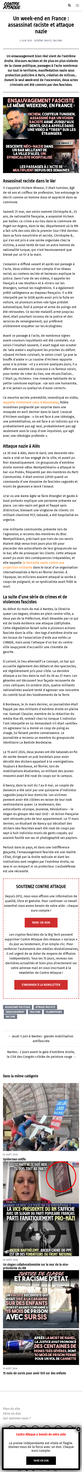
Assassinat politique (17, 1007)
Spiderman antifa (14, 1159)
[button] (69, 5)
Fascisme (35, 1012)
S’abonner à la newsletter (41, 984)
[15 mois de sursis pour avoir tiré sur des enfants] (41, 1317)
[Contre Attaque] (11, 5)
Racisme (57, 41)
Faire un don (12, 1413)
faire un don (41, 922)
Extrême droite (43, 41)
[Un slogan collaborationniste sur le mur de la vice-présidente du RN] (41, 1208)
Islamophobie (54, 1012)
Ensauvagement (15, 1012)
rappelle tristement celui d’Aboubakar (31, 402)
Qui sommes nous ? (16, 1418)
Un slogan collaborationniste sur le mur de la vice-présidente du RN (36, 1266)
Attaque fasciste (45, 1007)
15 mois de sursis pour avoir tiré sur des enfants (34, 1373)
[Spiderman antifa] (41, 1117)
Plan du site (11, 1409)
